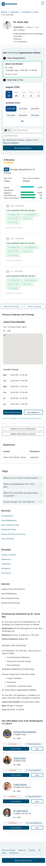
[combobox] (8, 130)
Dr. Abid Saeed (20, 811)
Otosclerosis (6, 573)
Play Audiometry (7, 539)
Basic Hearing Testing (10, 525)
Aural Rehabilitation (9, 520)
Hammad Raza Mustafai (24, 732)
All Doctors (14, 853)
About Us (22, 850)
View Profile (16, 749)
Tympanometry (7, 516)
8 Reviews (17, 39)
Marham (4, 12)
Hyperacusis (6, 559)
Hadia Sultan (19, 758)
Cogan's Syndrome (8, 555)
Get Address (33, 412)
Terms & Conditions (10, 143)
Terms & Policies (8, 850)
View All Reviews (11, 307)
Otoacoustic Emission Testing (13, 534)
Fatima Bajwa (20, 784)
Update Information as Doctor (23, 434)
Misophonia (5, 568)
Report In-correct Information (23, 429)
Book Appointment (13, 412)
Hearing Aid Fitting (8, 529)
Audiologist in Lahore (30, 12)
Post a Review (34, 307)
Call (37, 749)
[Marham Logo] (9, 4)
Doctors (32, 850)
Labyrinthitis (6, 564)
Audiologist (14, 12)
